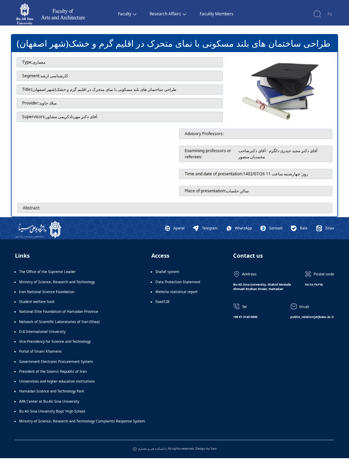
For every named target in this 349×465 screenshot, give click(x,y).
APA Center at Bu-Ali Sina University (49, 401)
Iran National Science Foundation (46, 291)
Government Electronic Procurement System (56, 361)
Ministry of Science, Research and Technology (57, 281)
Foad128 (162, 301)
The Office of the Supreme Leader (47, 271)
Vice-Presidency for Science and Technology (55, 341)
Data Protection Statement (177, 281)
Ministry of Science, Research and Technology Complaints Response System (82, 421)
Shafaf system (167, 271)
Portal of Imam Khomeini (40, 351)
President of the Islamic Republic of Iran (53, 371)
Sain (214, 448)
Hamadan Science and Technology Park (51, 391)
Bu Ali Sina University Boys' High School (52, 411)
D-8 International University (42, 331)
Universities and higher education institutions (57, 381)
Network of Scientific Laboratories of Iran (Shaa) (59, 321)
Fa (330, 14)
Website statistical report (176, 291)
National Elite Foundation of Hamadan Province (58, 311)
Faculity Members (216, 14)
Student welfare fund (36, 301)
